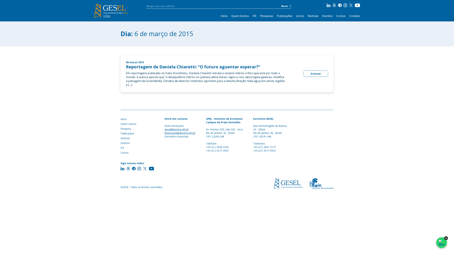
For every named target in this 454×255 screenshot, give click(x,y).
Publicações (284, 16)
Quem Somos (240, 16)
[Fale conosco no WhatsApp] (441, 242)
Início (224, 16)
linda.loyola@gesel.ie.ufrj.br (180, 133)
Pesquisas (266, 16)
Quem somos (128, 124)
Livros (300, 16)
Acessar (316, 73)
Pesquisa (126, 128)
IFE (254, 16)
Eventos (327, 16)
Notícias (313, 16)
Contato (354, 16)
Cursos (341, 16)
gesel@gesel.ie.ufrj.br (177, 129)
